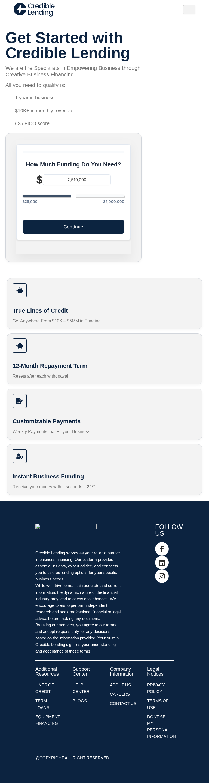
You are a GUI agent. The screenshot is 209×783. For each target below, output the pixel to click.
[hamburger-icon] (189, 9)
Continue (73, 226)
